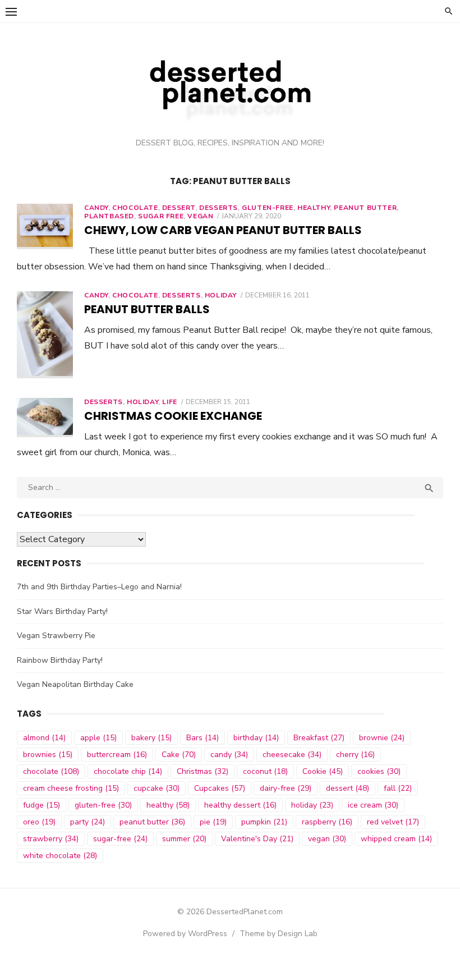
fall (398, 788)
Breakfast (318, 737)
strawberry (51, 838)
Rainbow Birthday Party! (60, 660)
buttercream (117, 754)
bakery (151, 737)
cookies (379, 771)
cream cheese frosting (71, 788)
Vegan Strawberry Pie (56, 635)
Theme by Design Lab (279, 933)
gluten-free (103, 805)
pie (213, 822)
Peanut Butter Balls (147, 309)
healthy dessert (240, 805)
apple (98, 737)
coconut (265, 771)
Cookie (322, 771)
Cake (179, 754)
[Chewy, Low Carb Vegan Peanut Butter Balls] (45, 226)
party (87, 822)
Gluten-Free (267, 207)
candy (229, 754)
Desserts (218, 207)
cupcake (157, 788)
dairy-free (285, 788)
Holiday (221, 295)
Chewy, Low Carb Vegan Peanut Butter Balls (223, 230)
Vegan (200, 216)
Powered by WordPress (185, 933)
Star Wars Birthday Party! (62, 611)
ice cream (373, 805)
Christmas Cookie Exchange (173, 416)
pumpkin (264, 822)
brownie (381, 737)
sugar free (160, 216)
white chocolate (60, 855)
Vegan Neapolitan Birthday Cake (75, 684)
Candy (96, 207)
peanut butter (365, 207)
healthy (313, 207)
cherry (355, 754)
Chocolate (135, 295)
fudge (41, 805)
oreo (39, 822)
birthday (256, 737)
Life (169, 401)
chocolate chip (128, 771)
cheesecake (292, 754)
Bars (202, 737)
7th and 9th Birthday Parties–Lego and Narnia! (99, 586)
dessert (178, 207)
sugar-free (120, 838)
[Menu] (11, 11)
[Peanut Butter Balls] (45, 334)
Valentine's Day (257, 838)
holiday (312, 805)
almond (44, 737)
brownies (47, 754)
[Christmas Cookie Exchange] (45, 418)
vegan (327, 838)
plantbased (109, 216)
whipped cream (396, 838)
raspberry (327, 822)
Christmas (202, 771)
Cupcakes (219, 788)
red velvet (393, 822)
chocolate (135, 207)
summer (184, 838)
